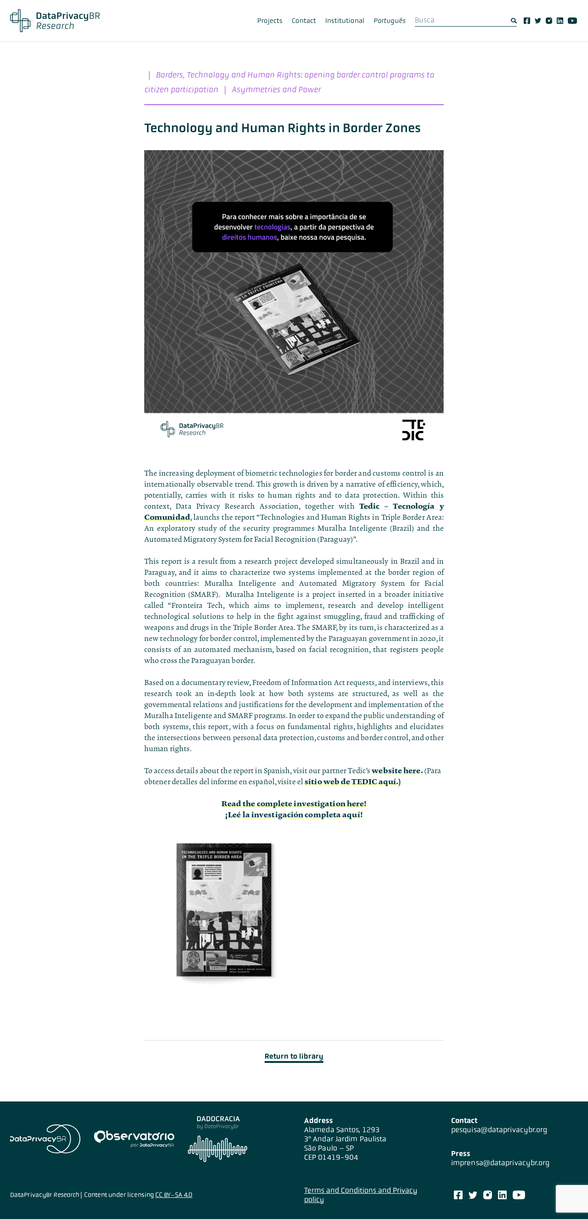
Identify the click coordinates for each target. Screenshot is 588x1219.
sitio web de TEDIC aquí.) (353, 781)
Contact (304, 21)
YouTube (572, 20)
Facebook (526, 20)
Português (389, 21)
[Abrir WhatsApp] (565, 1196)
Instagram (548, 20)
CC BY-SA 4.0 (173, 1194)
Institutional (344, 21)
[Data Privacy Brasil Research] (55, 20)
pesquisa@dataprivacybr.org (499, 1129)
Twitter (537, 20)
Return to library (294, 1056)
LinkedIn (559, 20)
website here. (397, 770)
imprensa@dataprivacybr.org (500, 1162)
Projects (270, 21)
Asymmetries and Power (276, 89)
